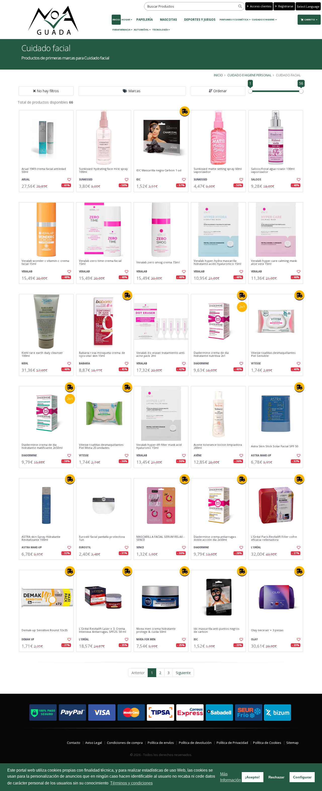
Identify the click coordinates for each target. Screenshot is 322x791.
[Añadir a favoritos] (68, 179)
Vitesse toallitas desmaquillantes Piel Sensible (273, 354)
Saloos (256, 179)
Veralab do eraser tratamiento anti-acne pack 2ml (160, 354)
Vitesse (256, 363)
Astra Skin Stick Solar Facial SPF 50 (274, 446)
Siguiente (183, 672)
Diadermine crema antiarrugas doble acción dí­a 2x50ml (215, 538)
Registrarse (285, 6)
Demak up (28, 639)
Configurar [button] (302, 777)
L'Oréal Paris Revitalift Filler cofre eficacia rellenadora (274, 538)
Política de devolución (195, 743)
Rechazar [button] (276, 777)
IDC (138, 179)
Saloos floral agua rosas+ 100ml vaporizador (273, 170)
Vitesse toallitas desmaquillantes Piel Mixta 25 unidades (101, 446)
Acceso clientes (260, 6)
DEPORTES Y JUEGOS (199, 19)
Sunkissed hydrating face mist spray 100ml (103, 170)
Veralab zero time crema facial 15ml (100, 262)
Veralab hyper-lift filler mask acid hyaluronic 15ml (159, 446)
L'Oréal (256, 547)
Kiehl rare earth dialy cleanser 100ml (42, 354)
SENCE (140, 547)
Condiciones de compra (125, 743)
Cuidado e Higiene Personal (249, 75)
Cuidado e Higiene (263, 19)
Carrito (309, 19)
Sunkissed (86, 179)
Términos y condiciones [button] (131, 783)
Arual (26, 179)
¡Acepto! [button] (252, 777)
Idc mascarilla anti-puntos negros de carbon (216, 630)
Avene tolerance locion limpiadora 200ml (218, 446)
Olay (254, 639)
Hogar (126, 19)
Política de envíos (161, 743)
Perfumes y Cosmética (234, 19)
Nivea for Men (145, 639)
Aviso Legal (93, 743)
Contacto (73, 743)
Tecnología (160, 29)
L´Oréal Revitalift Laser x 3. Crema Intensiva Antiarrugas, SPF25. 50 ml (102, 630)
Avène (198, 455)
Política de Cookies (267, 743)
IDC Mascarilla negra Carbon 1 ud (158, 170)
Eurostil (85, 547)
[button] (132, 91)
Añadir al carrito (48, 196)
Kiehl (25, 363)
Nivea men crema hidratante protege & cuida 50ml (156, 630)
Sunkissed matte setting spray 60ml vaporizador (218, 170)
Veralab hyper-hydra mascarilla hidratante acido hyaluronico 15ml (217, 262)
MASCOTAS (168, 19)
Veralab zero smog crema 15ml (158, 262)
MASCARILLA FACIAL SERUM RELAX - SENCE (160, 538)
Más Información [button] (230, 777)
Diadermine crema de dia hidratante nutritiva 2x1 (211, 354)
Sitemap (292, 743)
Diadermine (201, 363)
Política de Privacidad (232, 743)
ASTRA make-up (261, 455)
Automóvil (141, 29)
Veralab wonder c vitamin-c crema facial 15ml (45, 262)
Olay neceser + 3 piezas (267, 630)
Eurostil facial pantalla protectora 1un (102, 538)
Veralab (27, 271)
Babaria (84, 363)
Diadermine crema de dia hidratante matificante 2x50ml (42, 446)
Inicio (116, 19)
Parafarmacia (121, 29)
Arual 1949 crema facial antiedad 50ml (44, 170)
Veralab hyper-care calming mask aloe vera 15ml (274, 262)
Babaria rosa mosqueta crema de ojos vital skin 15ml (102, 354)
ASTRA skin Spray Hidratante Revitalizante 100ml (41, 538)
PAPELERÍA (144, 19)
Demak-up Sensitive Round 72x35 (44, 630)
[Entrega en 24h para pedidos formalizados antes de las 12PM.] (185, 111)
